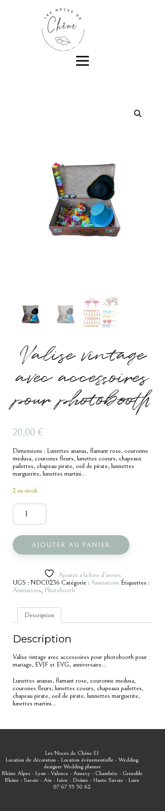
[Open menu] (82, 60)
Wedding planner (82, 766)
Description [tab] (39, 615)
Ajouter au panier (71, 545)
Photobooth (59, 590)
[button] (138, 113)
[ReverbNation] (74, 46)
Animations (105, 582)
